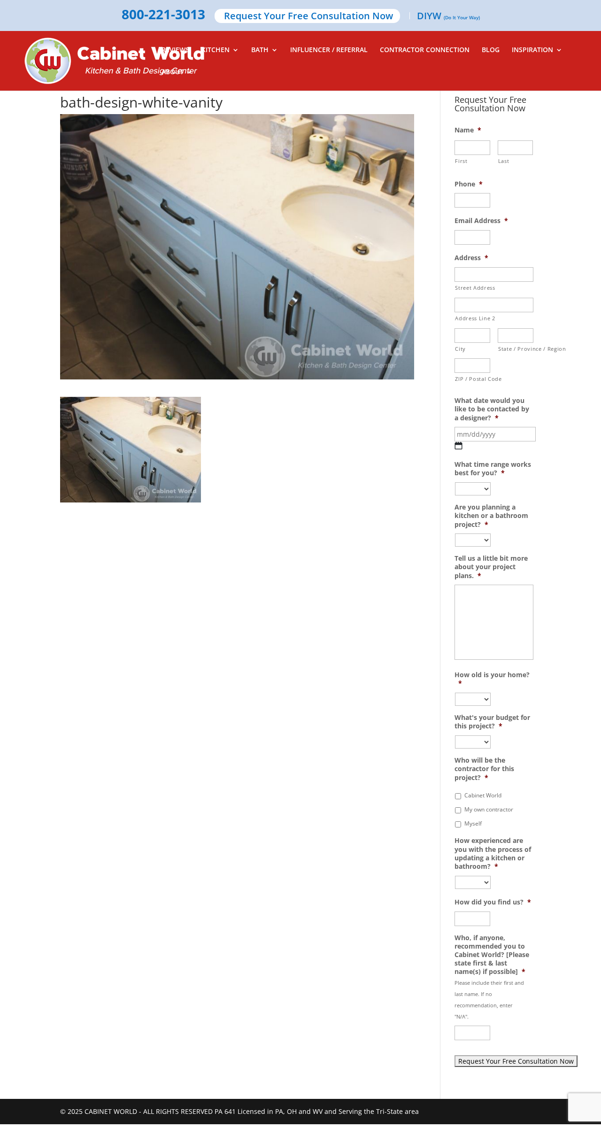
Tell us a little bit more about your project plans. (491, 566)
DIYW (448, 16)
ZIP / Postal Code (472, 378)
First (461, 160)
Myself (473, 823)
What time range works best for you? (493, 468)
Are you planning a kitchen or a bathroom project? (491, 515)
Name (468, 130)
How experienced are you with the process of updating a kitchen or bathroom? (493, 853)
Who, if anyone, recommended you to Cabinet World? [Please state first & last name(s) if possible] (492, 955)
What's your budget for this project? (492, 721)
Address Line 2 (475, 318)
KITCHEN (215, 50)
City (460, 348)
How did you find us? (493, 902)
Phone (469, 184)
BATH (260, 50)
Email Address (481, 220)
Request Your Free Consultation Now (308, 16)
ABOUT (173, 72)
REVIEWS (175, 50)
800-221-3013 (163, 15)
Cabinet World (482, 795)
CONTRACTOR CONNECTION (425, 50)
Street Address (475, 287)
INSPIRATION (532, 50)
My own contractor (488, 809)
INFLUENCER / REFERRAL (329, 50)
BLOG (491, 50)
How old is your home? (492, 679)
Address (471, 258)
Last (503, 160)
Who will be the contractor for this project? (484, 768)
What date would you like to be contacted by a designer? (492, 409)
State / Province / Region (515, 348)
